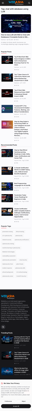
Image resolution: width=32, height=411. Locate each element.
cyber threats (19, 264)
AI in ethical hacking (22, 272)
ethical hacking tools (7, 272)
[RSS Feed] (3, 327)
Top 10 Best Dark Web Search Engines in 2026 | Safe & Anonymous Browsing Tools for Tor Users (22, 61)
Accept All (16, 406)
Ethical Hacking (20, 231)
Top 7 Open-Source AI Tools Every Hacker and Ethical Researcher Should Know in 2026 (22, 77)
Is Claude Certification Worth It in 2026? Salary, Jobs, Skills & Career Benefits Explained (22, 171)
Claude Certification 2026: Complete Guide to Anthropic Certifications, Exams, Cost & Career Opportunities (22, 213)
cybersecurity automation (9, 260)
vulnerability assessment (8, 256)
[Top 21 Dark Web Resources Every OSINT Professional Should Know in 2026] (7, 93)
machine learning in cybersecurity (11, 248)
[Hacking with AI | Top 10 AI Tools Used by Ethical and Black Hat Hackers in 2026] (7, 340)
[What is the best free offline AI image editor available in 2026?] (7, 371)
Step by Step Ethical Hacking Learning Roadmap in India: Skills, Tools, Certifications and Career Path (22, 154)
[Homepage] (16, 3)
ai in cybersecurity (7, 235)
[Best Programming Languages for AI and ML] (7, 186)
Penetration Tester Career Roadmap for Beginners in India (20, 197)
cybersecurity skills (20, 268)
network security (6, 239)
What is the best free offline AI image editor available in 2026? (21, 370)
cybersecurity (18, 235)
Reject (24, 401)
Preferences (8, 401)
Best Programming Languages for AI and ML (22, 184)
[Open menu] (3, 3)
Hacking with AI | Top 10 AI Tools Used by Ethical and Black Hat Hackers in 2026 (22, 340)
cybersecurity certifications (22, 239)
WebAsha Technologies (8, 252)
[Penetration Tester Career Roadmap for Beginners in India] (7, 198)
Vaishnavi (3, 39)
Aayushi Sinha (17, 160)
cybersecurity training (8, 243)
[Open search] (29, 3)
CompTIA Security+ (21, 276)
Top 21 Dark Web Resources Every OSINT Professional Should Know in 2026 (22, 93)
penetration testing (7, 231)
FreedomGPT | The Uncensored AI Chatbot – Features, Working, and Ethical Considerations (22, 109)
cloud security (23, 260)
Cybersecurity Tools (7, 264)
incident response (7, 268)
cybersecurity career (7, 276)
